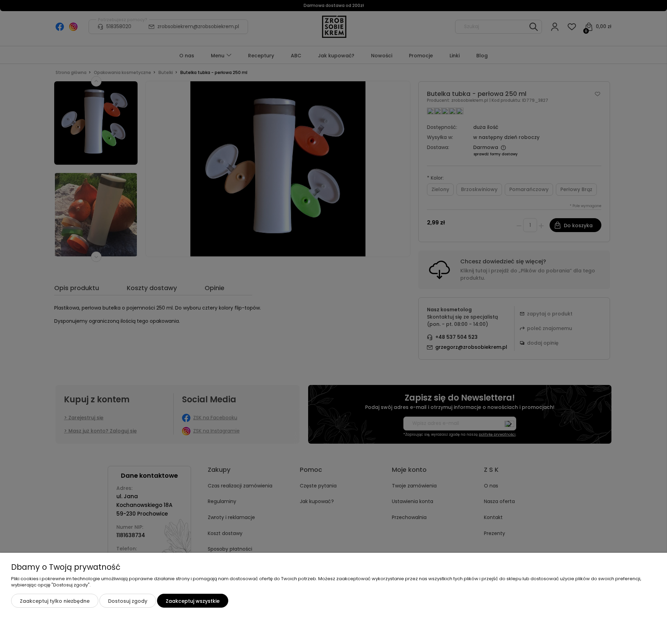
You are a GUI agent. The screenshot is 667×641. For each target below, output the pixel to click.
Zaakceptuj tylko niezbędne (55, 601)
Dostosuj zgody (127, 601)
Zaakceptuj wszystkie (193, 601)
